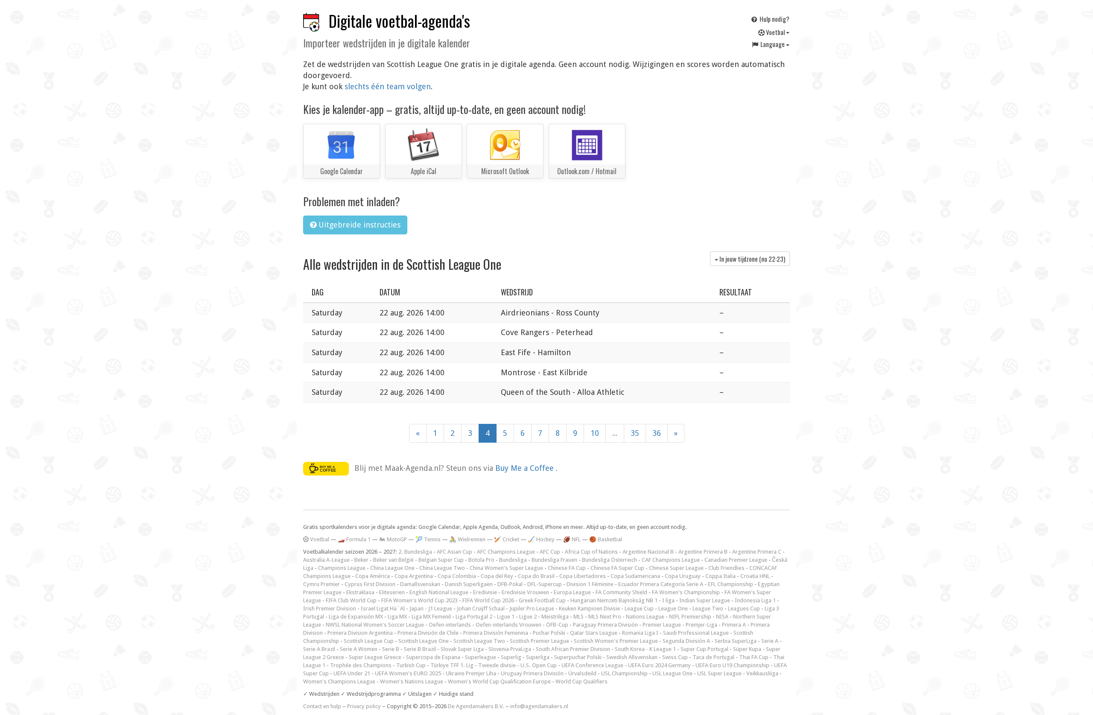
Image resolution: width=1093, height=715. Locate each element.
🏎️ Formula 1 (354, 539)
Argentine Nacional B (648, 552)
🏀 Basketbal (605, 539)
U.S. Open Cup (538, 665)
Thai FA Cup (754, 657)
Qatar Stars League (593, 633)
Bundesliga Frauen (554, 560)
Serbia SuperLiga (736, 641)
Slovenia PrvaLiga (509, 649)
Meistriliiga (555, 616)
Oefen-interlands (450, 625)
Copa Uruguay (683, 576)
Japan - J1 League (430, 608)
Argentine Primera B (703, 552)
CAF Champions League (671, 560)
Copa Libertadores (582, 576)
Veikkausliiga (762, 673)
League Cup (639, 608)
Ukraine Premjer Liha (471, 673)
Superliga (537, 657)
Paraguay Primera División (605, 625)
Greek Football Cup (542, 600)
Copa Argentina (414, 576)
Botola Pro (481, 560)
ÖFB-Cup (557, 625)
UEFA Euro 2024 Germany (659, 665)
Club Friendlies (726, 568)
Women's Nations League (411, 681)
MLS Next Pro (604, 616)
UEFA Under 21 (351, 673)
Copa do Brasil (536, 576)
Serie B (390, 649)
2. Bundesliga (415, 552)
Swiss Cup (675, 657)
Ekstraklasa (360, 592)
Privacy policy (364, 706)
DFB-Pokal (510, 584)
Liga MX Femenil (431, 616)
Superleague (480, 657)
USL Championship (624, 673)
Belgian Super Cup (441, 560)
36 (656, 433)
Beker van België (393, 560)
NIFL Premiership (690, 616)
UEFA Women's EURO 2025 (408, 673)
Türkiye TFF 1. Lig (451, 665)
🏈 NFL (572, 539)
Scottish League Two (479, 641)
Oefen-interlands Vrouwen (508, 625)
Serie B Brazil (420, 649)
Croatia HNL (755, 576)
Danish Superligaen (469, 584)
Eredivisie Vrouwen (525, 592)
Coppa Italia (720, 576)
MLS (578, 616)
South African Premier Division (573, 649)
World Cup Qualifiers (581, 681)
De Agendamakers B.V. (476, 706)
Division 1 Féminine (590, 584)
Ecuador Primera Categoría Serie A (660, 584)
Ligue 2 (528, 616)
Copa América (372, 576)
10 (594, 433)
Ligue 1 (505, 616)
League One (673, 608)
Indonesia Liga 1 (755, 600)
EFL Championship (730, 584)
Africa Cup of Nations (591, 552)
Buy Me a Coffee (525, 468)
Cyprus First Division (370, 584)
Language (772, 44)
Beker (361, 560)
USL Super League (719, 673)
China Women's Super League (506, 568)
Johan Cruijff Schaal (481, 608)
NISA (722, 616)
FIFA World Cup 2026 (488, 600)
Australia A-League (326, 560)
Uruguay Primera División (532, 673)
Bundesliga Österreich (609, 560)
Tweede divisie (497, 665)
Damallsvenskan (420, 584)
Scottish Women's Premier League (616, 641)
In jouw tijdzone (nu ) (751, 258)
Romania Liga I (640, 633)
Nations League (645, 616)
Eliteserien (392, 592)
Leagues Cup (744, 608)
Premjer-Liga (701, 625)
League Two (708, 608)
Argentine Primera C (756, 552)
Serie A (769, 641)
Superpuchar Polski (578, 657)
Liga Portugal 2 (474, 616)
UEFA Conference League (592, 665)
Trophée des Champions (361, 665)
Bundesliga (513, 560)
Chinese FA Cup (567, 568)
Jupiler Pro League (531, 608)
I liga (668, 600)
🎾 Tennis (428, 539)
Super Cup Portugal (704, 649)
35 (635, 433)
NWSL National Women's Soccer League (375, 625)
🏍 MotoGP (393, 539)
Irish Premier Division (329, 608)
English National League (438, 592)
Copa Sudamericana (635, 576)
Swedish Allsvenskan (632, 657)
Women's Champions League (339, 681)
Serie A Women (358, 649)
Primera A (734, 625)
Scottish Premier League (539, 641)
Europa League (572, 592)
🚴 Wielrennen (467, 539)
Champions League (341, 568)
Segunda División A (686, 641)
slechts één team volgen (388, 86)
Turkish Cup (411, 665)
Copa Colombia (457, 576)
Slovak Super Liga (462, 649)
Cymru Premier (321, 584)
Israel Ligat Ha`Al (383, 608)
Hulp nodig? (773, 18)
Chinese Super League (676, 568)
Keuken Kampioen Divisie (589, 608)
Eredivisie (485, 592)
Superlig (511, 657)
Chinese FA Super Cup (617, 568)
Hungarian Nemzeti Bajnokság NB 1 (614, 600)
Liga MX (397, 616)
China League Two (442, 568)
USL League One (672, 673)
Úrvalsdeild (582, 673)
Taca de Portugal (713, 657)
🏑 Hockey (541, 539)
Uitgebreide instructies (358, 224)
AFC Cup (550, 552)
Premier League (662, 625)
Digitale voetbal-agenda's (399, 20)
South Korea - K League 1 (645, 649)
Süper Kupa (747, 649)
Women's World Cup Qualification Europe (499, 681)
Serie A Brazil (319, 649)
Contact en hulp (322, 706)
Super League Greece (375, 657)
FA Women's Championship (686, 592)
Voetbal (775, 32)
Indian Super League (704, 600)
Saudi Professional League (696, 633)
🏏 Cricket (506, 539)
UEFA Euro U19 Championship (732, 665)
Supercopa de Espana (433, 657)
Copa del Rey (497, 576)
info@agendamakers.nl (539, 706)
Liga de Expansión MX (356, 616)
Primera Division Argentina (360, 633)
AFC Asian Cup (454, 552)
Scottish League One (423, 641)
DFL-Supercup (544, 584)
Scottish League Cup (369, 641)
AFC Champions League (506, 552)
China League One (392, 568)
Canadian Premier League (735, 560)
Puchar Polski (549, 633)
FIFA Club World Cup (351, 600)
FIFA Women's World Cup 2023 (419, 600)
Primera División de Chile (428, 633)
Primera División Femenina (495, 633)
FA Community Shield (621, 592)
